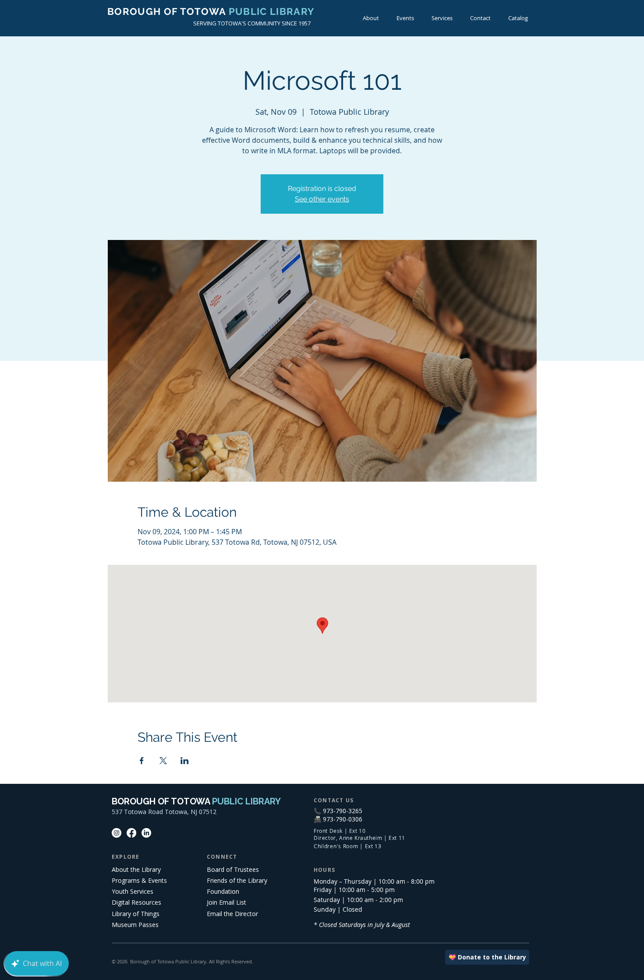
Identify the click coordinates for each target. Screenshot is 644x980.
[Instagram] (116, 833)
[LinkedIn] (146, 833)
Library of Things (135, 913)
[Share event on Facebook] (142, 760)
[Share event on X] (163, 760)
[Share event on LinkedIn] (184, 760)
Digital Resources (136, 902)
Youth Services (132, 891)
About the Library (136, 869)
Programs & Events (139, 880)
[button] (405, 18)
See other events (322, 199)
